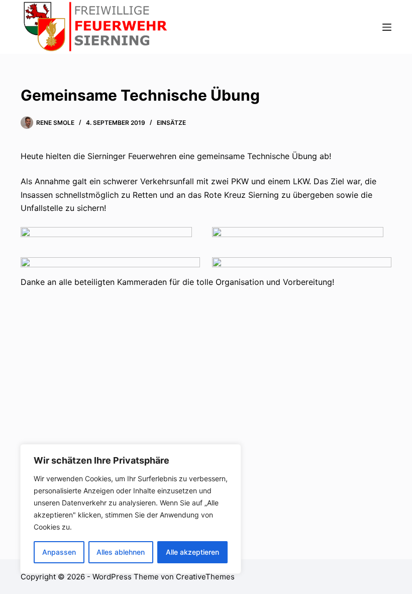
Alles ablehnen (120, 552)
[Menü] (386, 27)
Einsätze (171, 122)
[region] (130, 509)
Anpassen (59, 552)
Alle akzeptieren (192, 552)
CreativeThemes (205, 576)
